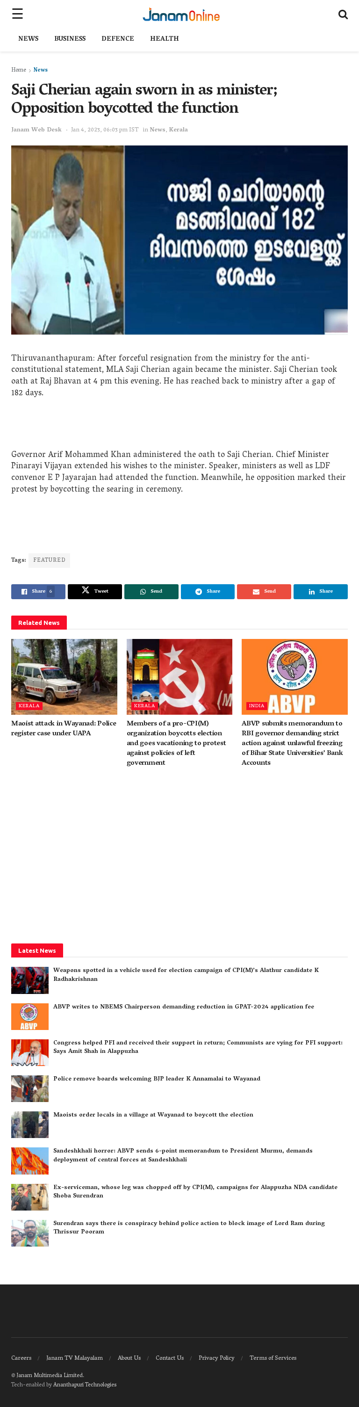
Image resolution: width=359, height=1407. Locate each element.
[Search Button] (343, 14)
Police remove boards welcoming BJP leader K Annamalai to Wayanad (156, 1079)
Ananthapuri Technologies (84, 1385)
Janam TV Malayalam (74, 1358)
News (28, 39)
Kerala (178, 130)
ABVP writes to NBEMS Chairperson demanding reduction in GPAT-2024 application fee (183, 1007)
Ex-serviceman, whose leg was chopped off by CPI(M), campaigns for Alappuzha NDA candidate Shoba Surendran (195, 1192)
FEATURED (49, 560)
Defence (117, 39)
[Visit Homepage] (181, 14)
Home (18, 70)
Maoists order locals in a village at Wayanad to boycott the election (153, 1115)
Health (164, 39)
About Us (129, 1358)
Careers (21, 1358)
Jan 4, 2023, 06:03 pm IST (105, 130)
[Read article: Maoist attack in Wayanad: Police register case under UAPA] (64, 677)
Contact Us (170, 1358)
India (257, 706)
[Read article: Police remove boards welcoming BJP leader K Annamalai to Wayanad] (30, 1088)
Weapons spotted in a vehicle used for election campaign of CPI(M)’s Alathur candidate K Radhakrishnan (186, 975)
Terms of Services (273, 1358)
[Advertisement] (179, 427)
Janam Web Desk (36, 130)
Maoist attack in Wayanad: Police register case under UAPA (63, 729)
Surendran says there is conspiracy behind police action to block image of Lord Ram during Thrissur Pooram (189, 1228)
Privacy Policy (217, 1358)
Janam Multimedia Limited (49, 1376)
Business (70, 39)
